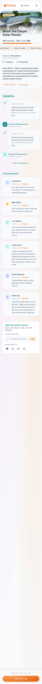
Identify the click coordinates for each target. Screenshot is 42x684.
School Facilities (9, 84)
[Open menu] (36, 5)
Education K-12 (8, 15)
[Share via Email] (24, 348)
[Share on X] (12, 348)
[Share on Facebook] (7, 348)
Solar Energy (23, 84)
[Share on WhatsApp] (18, 348)
